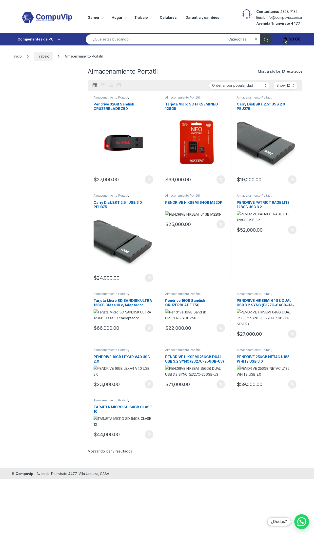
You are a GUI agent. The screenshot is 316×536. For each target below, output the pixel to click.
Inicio (18, 56)
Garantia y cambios (202, 17)
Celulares (168, 17)
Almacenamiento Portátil (111, 97)
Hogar (117, 17)
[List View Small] (119, 85)
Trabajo (141, 17)
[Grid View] (95, 85)
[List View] (110, 85)
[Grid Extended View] (103, 85)
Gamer (93, 17)
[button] (301, 521)
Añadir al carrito (148, 179)
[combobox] (156, 39)
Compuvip (24, 474)
